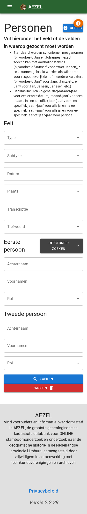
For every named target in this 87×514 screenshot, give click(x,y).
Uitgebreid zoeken (59, 246)
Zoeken (46, 379)
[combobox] (40, 137)
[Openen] (78, 137)
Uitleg (76, 28)
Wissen (40, 388)
